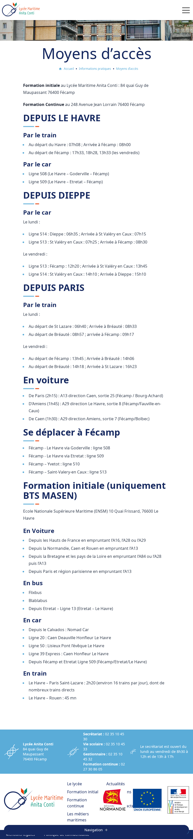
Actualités (115, 784)
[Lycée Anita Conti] (21, 10)
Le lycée (74, 784)
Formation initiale (84, 792)
